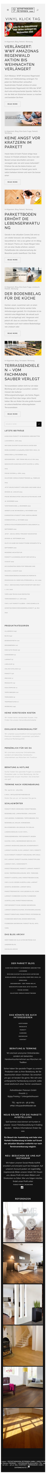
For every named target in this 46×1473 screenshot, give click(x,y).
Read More (13, 104)
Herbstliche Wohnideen (14, 510)
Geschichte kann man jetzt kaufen (19, 464)
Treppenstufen (11, 701)
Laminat (8, 659)
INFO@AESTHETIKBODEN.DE (20, 794)
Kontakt (23, 1039)
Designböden (10, 645)
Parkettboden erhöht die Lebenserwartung (22, 221)
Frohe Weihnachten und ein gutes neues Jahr (23, 496)
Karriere (23, 1033)
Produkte (8, 683)
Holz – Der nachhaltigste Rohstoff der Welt (22, 585)
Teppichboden (10, 692)
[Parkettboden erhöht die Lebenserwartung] (23, 197)
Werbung (29, 42)
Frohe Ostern (10, 473)
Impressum (33, 1465)
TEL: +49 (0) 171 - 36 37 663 (23, 1102)
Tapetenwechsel (11, 506)
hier (23, 1131)
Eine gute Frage (25, 131)
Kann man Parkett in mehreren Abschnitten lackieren (23, 969)
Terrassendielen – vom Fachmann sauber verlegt (22, 372)
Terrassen (23, 361)
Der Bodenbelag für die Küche (23, 296)
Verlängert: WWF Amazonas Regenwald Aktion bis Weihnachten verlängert (22, 57)
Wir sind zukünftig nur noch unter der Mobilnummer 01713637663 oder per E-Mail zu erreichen (22, 450)
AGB (41, 1465)
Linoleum (35, 287)
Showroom (23, 1036)
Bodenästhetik (11, 640)
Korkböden (9, 654)
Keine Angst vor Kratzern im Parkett (22, 142)
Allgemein (10, 42)
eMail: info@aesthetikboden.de (23, 1106)
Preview (8, 678)
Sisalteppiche (10, 687)
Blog (17, 42)
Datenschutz (21, 1467)
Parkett (22, 42)
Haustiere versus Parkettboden (17, 478)
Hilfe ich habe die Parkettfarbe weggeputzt (22, 543)
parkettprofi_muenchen (23, 1184)
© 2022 (3, 1461)
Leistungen (23, 1023)
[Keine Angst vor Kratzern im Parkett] (23, 119)
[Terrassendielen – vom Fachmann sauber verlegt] (23, 348)
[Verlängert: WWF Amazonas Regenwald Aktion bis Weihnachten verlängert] (23, 29)
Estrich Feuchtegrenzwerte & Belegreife (21, 524)
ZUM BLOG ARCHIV (11, 949)
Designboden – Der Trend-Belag (17, 459)
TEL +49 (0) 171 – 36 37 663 (14, 790)
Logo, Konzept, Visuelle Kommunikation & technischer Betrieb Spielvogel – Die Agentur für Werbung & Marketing (23, 1006)
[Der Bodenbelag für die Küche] (23, 274)
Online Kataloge (11, 669)
